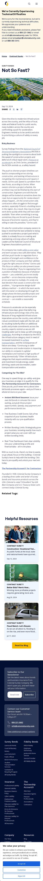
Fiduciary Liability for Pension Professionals (12, 818)
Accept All (21, 864)
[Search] (30, 3)
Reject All (21, 876)
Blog (25, 839)
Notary (7, 751)
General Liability (10, 788)
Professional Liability (12, 785)
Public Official (9, 757)
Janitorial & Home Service (30, 754)
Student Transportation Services (10, 764)
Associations (28, 802)
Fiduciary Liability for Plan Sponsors (12, 805)
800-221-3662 (17, 722)
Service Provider (29, 758)
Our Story (8, 839)
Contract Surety (16, 56)
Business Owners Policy (11, 792)
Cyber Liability (9, 796)
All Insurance (9, 823)
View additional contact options (21, 731)
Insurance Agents (30, 794)
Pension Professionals (29, 798)
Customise (22, 870)
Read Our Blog (21, 645)
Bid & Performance (11, 760)
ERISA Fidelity (28, 745)
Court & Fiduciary (10, 748)
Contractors (28, 804)
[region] (21, 861)
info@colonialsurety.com (23, 726)
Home (4, 56)
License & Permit (10, 745)
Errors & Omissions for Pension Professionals (11, 811)
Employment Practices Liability (10, 800)
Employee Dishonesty (28, 749)
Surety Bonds (8, 66)
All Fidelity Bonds (29, 761)
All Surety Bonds (10, 775)
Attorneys (27, 791)
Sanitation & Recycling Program (11, 771)
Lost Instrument (10, 754)
